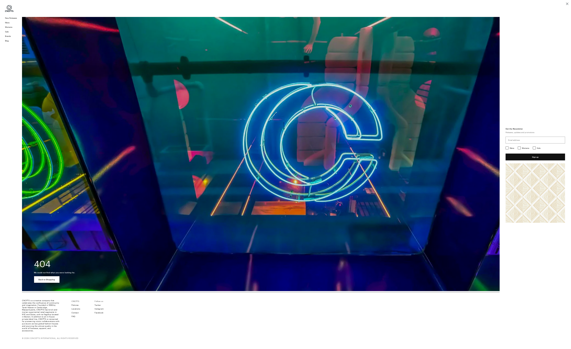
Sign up (535, 157)
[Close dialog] (567, 3)
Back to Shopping (47, 279)
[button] (11, 22)
